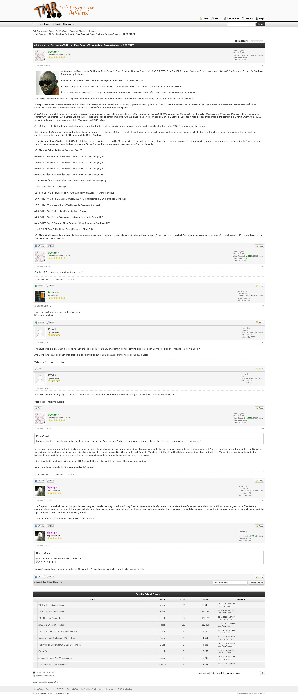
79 (183, 618)
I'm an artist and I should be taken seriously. (54, 279)
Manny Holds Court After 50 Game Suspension (59, 645)
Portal (205, 18)
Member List (233, 18)
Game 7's (42, 651)
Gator (162, 631)
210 (183, 625)
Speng (162, 605)
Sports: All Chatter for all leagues (83, 31)
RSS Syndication (125, 689)
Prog (51, 329)
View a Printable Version (45, 672)
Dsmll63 (229, 652)
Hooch (228, 606)
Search (217, 18)
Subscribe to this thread (45, 676)
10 (183, 605)
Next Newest (54, 582)
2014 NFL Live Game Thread (51, 605)
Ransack (229, 646)
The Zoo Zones (62, 31)
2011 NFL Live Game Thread (51, 618)
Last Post (221, 606)
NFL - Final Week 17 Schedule (52, 665)
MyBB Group (63, 694)
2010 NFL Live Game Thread (51, 625)
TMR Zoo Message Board (43, 31)
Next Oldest (41, 582)
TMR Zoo (61, 689)
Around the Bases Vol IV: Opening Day (56, 658)
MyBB (44, 694)
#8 (263, 545)
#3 (263, 306)
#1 (263, 65)
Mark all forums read (107, 689)
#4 (263, 343)
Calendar (249, 18)
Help (261, 18)
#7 (263, 500)
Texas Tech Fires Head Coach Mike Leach (57, 631)
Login (58, 24)
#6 (263, 428)
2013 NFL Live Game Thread (51, 611)
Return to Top (72, 689)
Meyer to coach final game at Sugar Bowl (57, 638)
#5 (263, 389)
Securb (229, 619)
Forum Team (38, 689)
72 (183, 611)
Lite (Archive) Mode (88, 689)
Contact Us (50, 689)
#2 (263, 266)
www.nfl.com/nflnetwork (225, 235)
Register (67, 24)
